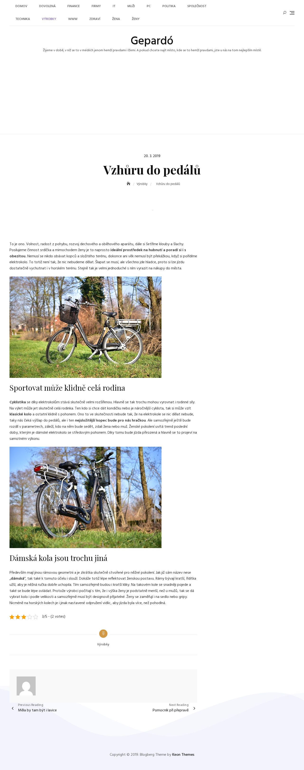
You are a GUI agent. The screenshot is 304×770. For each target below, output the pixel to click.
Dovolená (47, 6)
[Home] (129, 184)
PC (149, 6)
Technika (22, 19)
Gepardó (152, 41)
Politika (169, 6)
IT (114, 6)
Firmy (96, 6)
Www (72, 19)
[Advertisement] (152, 98)
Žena (116, 19)
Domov (21, 6)
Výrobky (49, 19)
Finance (73, 6)
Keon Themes (183, 755)
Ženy (136, 19)
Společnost (196, 6)
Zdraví (94, 19)
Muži (131, 6)
